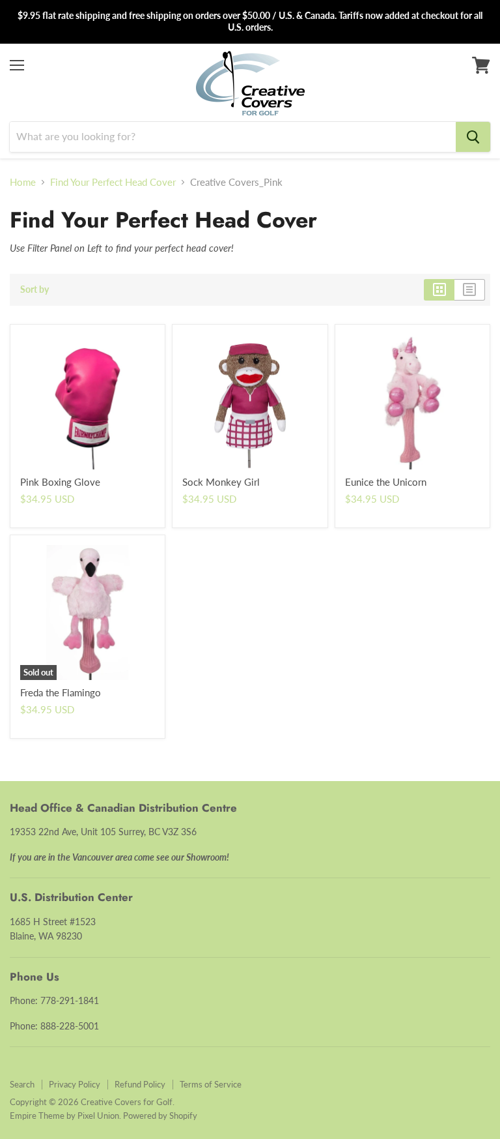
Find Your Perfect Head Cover (113, 182)
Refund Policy (140, 1084)
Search (22, 1084)
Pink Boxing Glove (60, 482)
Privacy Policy (74, 1084)
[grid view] (439, 289)
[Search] (473, 137)
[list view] (469, 289)
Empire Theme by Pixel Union (64, 1115)
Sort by (34, 289)
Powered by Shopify (160, 1115)
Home (23, 182)
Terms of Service (211, 1084)
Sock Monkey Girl (221, 482)
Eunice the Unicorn (385, 482)
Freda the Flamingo (60, 692)
